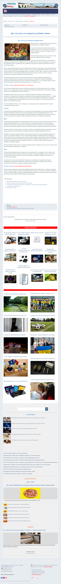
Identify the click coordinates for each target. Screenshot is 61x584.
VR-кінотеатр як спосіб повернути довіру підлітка (24, 428)
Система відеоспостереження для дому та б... (24, 250)
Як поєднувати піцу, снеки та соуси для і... (18, 511)
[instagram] (6, 578)
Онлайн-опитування (37, 569)
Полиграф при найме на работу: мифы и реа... (10, 233)
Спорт (15, 16)
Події (42, 14)
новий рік (19, 208)
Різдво (23, 208)
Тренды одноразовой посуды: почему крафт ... (19, 507)
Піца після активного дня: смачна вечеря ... (18, 517)
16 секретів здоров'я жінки (13, 186)
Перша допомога (9, 26)
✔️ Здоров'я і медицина (23, 21)
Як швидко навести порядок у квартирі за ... (10, 250)
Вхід (34, 221)
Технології (20, 16)
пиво (32, 208)
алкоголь (28, 208)
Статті (14, 21)
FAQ (33, 573)
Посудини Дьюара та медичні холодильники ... (23, 267)
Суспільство (48, 14)
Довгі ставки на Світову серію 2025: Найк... (37, 270)
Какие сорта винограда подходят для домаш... (50, 270)
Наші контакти (5, 565)
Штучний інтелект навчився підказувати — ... (37, 250)
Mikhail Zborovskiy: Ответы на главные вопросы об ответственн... (28, 423)
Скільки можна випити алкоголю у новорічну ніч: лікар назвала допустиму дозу (27, 184)
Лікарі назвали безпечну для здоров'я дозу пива (19, 183)
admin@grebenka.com (7, 566)
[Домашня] (5, 11)
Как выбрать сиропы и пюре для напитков (18, 514)
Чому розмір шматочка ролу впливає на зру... (19, 520)
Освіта (53, 14)
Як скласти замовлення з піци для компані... (19, 504)
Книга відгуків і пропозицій (38, 571)
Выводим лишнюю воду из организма (16, 181)
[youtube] (4, 578)
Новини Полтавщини (25, 14)
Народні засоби (44, 25)
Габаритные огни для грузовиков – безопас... (51, 233)
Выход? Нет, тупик (11, 187)
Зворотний (5, 569)
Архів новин (7, 14)
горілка (11, 208)
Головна (9, 21)
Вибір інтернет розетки (37, 232)
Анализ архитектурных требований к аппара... (23, 233)
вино (15, 208)
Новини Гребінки (15, 14)
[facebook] (2, 578)
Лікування (24, 25)
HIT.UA (33, 577)
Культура (5, 16)
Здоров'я (11, 16)
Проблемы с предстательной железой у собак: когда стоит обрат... (29, 417)
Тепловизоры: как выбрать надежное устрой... (10, 271)
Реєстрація (29, 221)
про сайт (10, 571)
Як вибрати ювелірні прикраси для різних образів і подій (26, 434)
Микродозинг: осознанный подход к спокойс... (50, 250)
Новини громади (36, 14)
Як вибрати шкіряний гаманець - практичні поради (25, 440)
